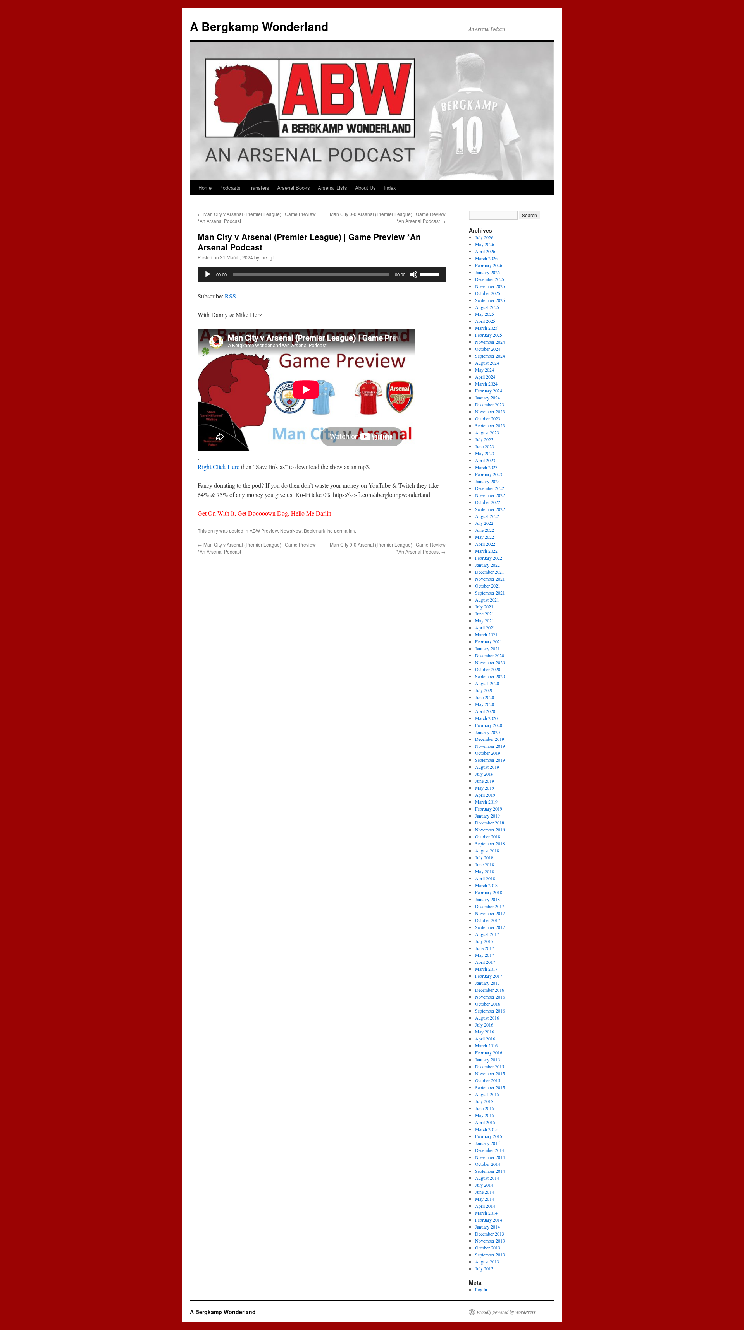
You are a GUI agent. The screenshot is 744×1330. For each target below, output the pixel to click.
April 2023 (485, 460)
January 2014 (487, 1227)
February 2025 (488, 335)
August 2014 (487, 1178)
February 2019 (488, 809)
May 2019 (484, 788)
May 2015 (484, 1115)
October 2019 (487, 753)
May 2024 (484, 370)
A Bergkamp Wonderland (259, 26)
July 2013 (484, 1268)
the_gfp (268, 257)
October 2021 (487, 586)
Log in (481, 1289)
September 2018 (490, 843)
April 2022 (485, 544)
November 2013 (490, 1240)
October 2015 (487, 1080)
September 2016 (490, 1011)
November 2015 (490, 1073)
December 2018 (489, 822)
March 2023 (486, 467)
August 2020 (487, 683)
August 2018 (487, 850)
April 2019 (485, 795)
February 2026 (488, 265)
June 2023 (484, 446)
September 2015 (490, 1087)
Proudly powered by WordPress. (507, 1312)
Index (390, 187)
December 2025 (489, 279)
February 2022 (488, 558)
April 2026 (485, 251)
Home (205, 187)
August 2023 (487, 432)
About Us (365, 187)
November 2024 (490, 342)
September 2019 (490, 760)
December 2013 (489, 1234)
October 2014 (487, 1164)
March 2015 (486, 1129)
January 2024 (487, 397)
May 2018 (484, 871)
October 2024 (487, 349)
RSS (230, 296)
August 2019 (487, 767)
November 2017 (490, 913)
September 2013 (490, 1254)
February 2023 (488, 474)
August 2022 (487, 516)
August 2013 (487, 1261)
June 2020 (484, 697)
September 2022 (490, 509)
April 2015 (485, 1122)
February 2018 (488, 892)
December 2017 (489, 906)
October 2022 (487, 502)
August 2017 (487, 934)
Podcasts (230, 187)
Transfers (258, 187)
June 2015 (484, 1108)
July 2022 (484, 523)
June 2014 (484, 1192)
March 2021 (486, 634)
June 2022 (484, 530)
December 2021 (489, 572)
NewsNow (290, 530)
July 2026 (484, 237)
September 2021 (490, 593)
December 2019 (489, 739)
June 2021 (484, 613)
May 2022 (484, 537)
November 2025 (490, 286)
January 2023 (487, 481)
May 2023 (484, 453)
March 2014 (486, 1213)
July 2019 (484, 774)
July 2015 (484, 1101)
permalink (344, 530)
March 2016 (486, 1045)
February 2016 (488, 1052)
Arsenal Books (293, 187)
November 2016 (490, 997)
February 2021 (488, 641)
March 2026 (486, 258)
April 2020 (485, 711)
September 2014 (490, 1171)
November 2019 (490, 746)
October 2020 (487, 669)
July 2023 (484, 439)
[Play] (208, 274)
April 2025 (485, 321)
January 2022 (487, 565)
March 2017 (486, 969)
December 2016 (489, 990)
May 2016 (484, 1031)
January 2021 (487, 648)
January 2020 (487, 732)
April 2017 (485, 962)
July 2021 (484, 606)
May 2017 (484, 955)
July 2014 (484, 1185)
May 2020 (484, 704)
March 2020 (486, 718)
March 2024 (486, 383)
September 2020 (490, 676)
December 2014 (489, 1150)
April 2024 (485, 377)
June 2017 (484, 948)
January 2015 (487, 1143)
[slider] (431, 274)
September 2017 (490, 927)
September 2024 (490, 356)
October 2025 (487, 293)
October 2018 (487, 836)
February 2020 (488, 725)
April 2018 (485, 878)
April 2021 (485, 627)
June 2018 (484, 864)
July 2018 (484, 857)
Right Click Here (218, 467)
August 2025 (487, 307)
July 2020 (484, 690)
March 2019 (486, 802)
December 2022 (489, 488)
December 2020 (489, 655)
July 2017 (484, 941)
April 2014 (485, 1206)
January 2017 (487, 983)
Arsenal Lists (332, 187)
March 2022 (486, 551)
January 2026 (487, 272)
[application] (322, 274)
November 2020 (490, 662)
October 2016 (487, 1004)
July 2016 (484, 1024)
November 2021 (490, 579)
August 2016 (487, 1018)
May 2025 (484, 314)
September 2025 (490, 300)
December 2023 (489, 404)
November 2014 (490, 1157)
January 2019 (487, 815)
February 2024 (488, 390)
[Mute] (414, 274)
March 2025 (486, 328)
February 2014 (488, 1220)
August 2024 (487, 363)
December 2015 (489, 1066)
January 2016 (487, 1059)
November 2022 (490, 495)
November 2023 (490, 411)
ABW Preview (264, 530)
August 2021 (487, 599)
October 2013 (487, 1247)
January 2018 (487, 899)
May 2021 (484, 620)
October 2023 (487, 418)
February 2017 (488, 976)
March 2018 (486, 885)
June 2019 (484, 781)
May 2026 (484, 244)
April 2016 (485, 1038)
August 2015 (487, 1094)
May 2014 (484, 1199)
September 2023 (490, 425)
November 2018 (490, 829)
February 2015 (488, 1136)
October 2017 (487, 920)
